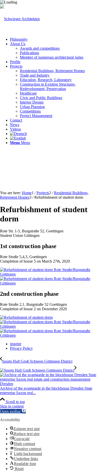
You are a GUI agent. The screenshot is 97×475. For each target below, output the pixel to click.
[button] (13, 411)
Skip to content (12, 406)
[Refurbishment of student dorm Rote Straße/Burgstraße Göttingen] (48, 274)
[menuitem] (53, 39)
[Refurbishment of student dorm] (26, 317)
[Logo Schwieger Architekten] (20, 19)
